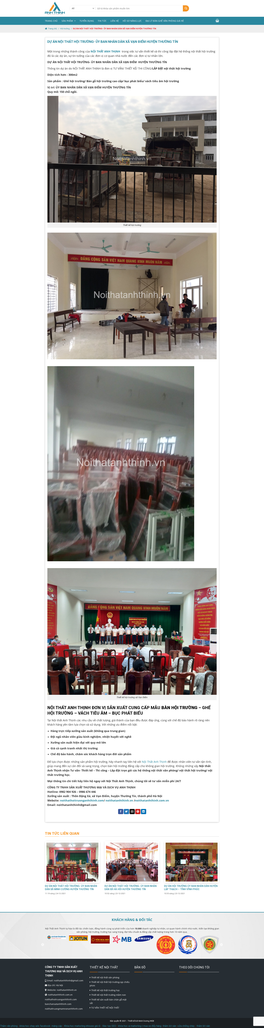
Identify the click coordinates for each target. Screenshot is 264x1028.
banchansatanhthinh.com (58, 1004)
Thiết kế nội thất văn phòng (105, 977)
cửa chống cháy (186, 1025)
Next (221, 944)
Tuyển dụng (87, 20)
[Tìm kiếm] (186, 8)
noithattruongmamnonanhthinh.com (64, 1008)
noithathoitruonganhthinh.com (82, 800)
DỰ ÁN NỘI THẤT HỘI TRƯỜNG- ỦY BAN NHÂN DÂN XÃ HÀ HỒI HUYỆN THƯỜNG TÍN (131, 888)
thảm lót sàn (203, 1025)
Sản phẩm (67, 20)
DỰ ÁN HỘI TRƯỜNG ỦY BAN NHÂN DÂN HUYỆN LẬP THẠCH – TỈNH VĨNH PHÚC (191, 888)
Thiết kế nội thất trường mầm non (108, 994)
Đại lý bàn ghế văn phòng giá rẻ (165, 20)
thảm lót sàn (169, 1025)
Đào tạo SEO (109, 1025)
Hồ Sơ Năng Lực (132, 20)
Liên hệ (114, 20)
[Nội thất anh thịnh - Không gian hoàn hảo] (55, 8)
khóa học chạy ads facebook (35, 1025)
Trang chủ (51, 20)
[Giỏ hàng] (217, 20)
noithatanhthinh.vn (119, 800)
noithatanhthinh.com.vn (152, 800)
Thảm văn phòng (9, 1025)
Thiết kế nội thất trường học (105, 990)
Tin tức (102, 20)
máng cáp (57, 1025)
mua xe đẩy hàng (152, 1025)
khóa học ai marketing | (130, 1025)
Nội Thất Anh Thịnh (154, 762)
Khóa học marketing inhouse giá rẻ (82, 1025)
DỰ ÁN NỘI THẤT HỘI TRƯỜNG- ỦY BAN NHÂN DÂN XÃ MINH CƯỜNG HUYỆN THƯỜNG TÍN (71, 888)
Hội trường (65, 28)
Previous (42, 944)
